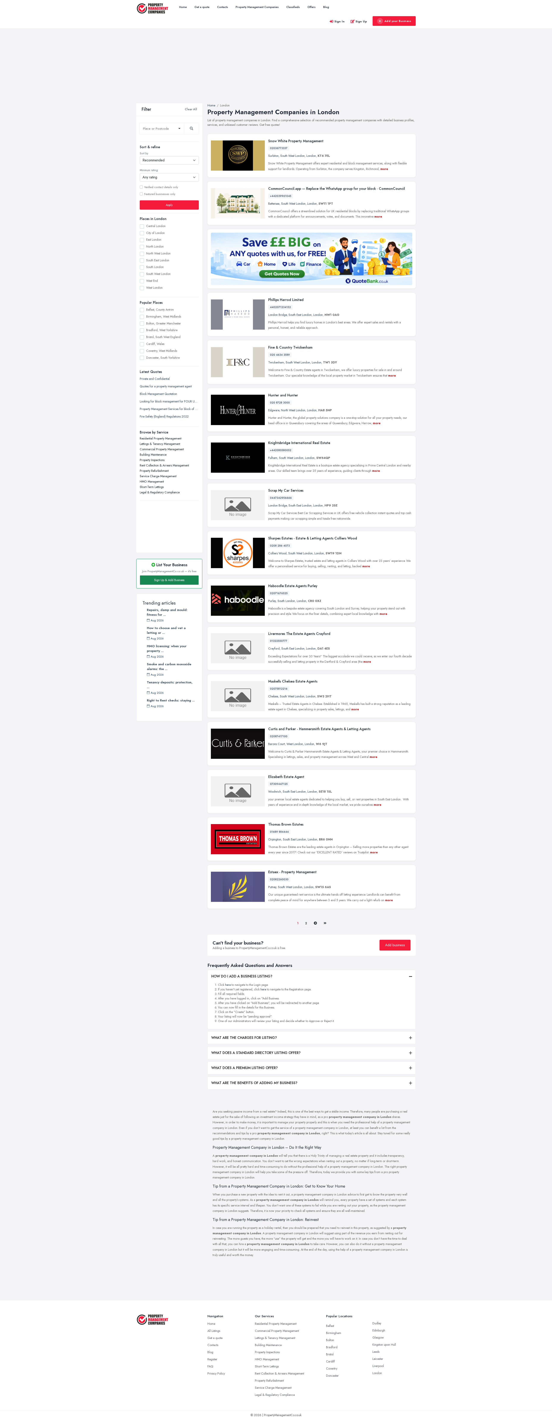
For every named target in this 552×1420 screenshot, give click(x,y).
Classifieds (293, 7)
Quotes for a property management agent (166, 386)
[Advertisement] (276, 71)
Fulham (272, 458)
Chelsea (273, 696)
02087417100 (278, 736)
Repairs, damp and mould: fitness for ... (167, 612)
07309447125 (279, 784)
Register (212, 1359)
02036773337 (278, 148)
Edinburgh (378, 1330)
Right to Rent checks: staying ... (171, 700)
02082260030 (279, 879)
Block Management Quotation (158, 393)
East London (153, 239)
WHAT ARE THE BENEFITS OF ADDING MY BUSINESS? (254, 1082)
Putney (272, 887)
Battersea (273, 203)
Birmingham (333, 1333)
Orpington (274, 839)
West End (152, 281)
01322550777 (278, 641)
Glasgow (378, 1337)
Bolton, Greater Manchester (163, 323)
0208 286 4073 (280, 546)
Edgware (273, 410)
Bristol (330, 1354)
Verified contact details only (161, 187)
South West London (158, 274)
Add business (395, 945)
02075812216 (278, 689)
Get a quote (201, 7)
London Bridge (277, 315)
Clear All (191, 109)
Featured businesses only (159, 194)
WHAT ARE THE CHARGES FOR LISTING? (244, 1037)
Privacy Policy (216, 1373)
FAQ (210, 1366)
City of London (155, 233)
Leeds (376, 1352)
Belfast (330, 1326)
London (311, 156)
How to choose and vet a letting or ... (166, 630)
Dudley (376, 1323)
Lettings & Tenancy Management (160, 443)
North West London (158, 253)
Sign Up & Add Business (169, 580)
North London (155, 246)
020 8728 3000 (280, 403)
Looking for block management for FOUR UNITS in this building (169, 401)
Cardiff (330, 1361)
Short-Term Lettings (152, 487)
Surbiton (273, 156)
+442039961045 (280, 196)
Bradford (331, 1347)
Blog (326, 7)
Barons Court (276, 744)
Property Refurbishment (154, 470)
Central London (156, 226)
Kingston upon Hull (384, 1344)
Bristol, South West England (163, 337)
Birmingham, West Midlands (163, 316)
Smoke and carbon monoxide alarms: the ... (169, 666)
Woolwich (274, 791)
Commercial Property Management (162, 449)
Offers (311, 7)
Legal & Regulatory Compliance (160, 492)
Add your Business (397, 21)
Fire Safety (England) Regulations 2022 (164, 416)
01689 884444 (279, 832)
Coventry (331, 1368)
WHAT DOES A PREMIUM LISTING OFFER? (244, 1067)
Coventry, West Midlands (161, 351)
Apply (169, 205)
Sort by (144, 153)
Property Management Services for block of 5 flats (169, 409)
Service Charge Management (158, 476)
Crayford (274, 648)
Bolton (330, 1340)
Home (183, 7)
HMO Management (152, 481)
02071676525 (279, 593)
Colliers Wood (277, 553)
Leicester (377, 1359)
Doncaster (332, 1375)
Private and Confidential (155, 378)
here (228, 985)
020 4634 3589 (280, 355)
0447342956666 (281, 498)
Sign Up (361, 21)
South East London (157, 260)
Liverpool (378, 1366)
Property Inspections (152, 460)
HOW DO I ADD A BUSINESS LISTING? (241, 976)
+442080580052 (280, 450)
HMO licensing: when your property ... (167, 648)
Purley (272, 601)
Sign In (339, 21)
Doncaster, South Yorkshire (163, 357)
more (384, 169)
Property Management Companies (257, 7)
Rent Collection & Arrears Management (164, 465)
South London (155, 267)
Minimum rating (149, 170)
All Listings (213, 1331)
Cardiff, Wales (155, 344)
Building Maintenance (153, 454)
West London (154, 287)
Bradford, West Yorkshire (161, 330)
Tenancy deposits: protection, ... (170, 684)
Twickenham (276, 362)
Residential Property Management (160, 438)
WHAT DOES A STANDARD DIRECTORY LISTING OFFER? (256, 1052)
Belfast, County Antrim (160, 309)
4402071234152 (280, 307)
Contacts (222, 7)
